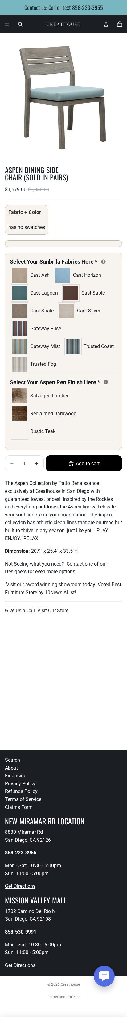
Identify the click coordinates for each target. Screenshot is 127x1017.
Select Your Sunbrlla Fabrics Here (63, 261)
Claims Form (19, 807)
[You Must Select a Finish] (106, 382)
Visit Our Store (52, 610)
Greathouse (70, 984)
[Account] (106, 24)
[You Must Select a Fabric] (103, 261)
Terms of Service (23, 799)
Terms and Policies (63, 997)
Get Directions (20, 886)
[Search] (20, 24)
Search (12, 760)
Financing (16, 776)
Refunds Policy (21, 791)
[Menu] (7, 24)
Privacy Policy (20, 784)
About (11, 768)
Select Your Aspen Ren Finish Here (63, 381)
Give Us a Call (20, 610)
